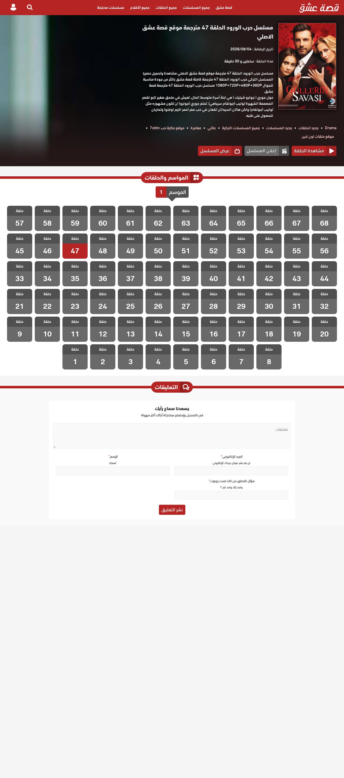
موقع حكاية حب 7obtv (167, 128)
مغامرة (196, 128)
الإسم (113, 456)
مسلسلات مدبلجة (110, 7)
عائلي (212, 128)
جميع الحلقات (166, 7)
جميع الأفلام (140, 7)
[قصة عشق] (319, 7)
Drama (330, 128)
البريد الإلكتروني (231, 456)
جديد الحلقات (308, 128)
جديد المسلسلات (279, 128)
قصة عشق (224, 7)
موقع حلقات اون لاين (318, 136)
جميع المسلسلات (196, 7)
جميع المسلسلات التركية (241, 128)
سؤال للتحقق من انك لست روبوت (231, 481)
